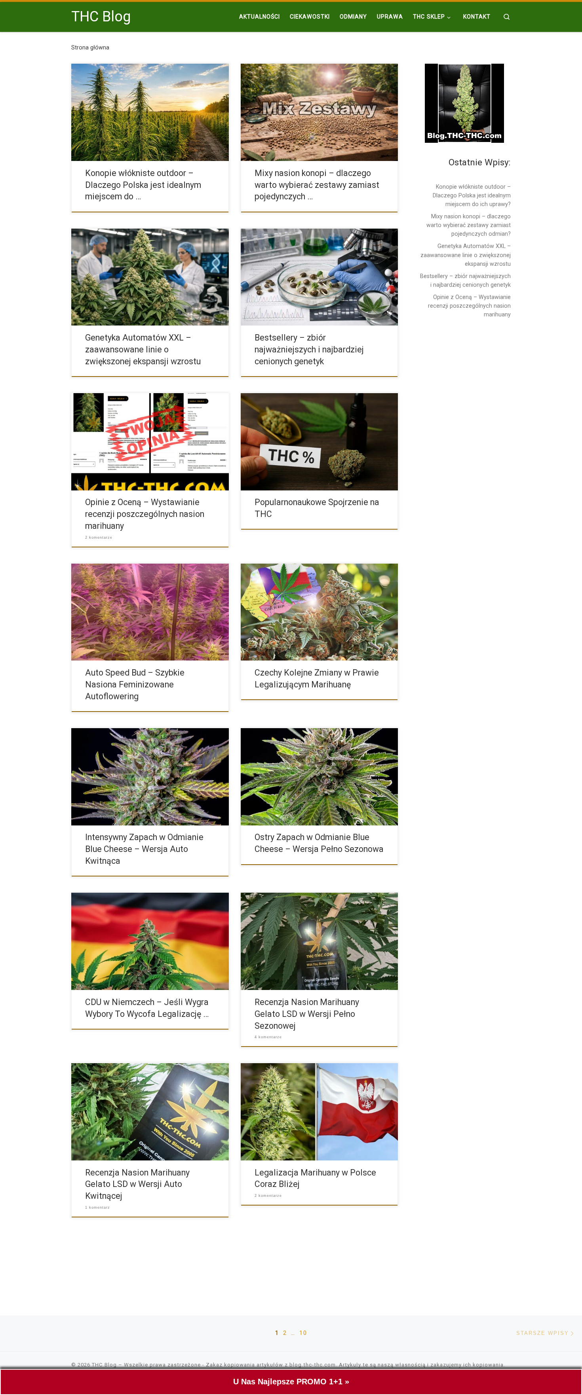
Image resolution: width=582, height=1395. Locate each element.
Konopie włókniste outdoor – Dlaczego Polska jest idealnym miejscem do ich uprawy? (472, 195)
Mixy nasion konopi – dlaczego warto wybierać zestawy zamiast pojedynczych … (317, 185)
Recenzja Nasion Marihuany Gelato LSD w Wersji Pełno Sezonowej (307, 1014)
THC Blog (104, 1365)
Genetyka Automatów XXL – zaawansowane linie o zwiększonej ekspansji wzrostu (143, 349)
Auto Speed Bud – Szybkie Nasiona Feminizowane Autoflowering (134, 684)
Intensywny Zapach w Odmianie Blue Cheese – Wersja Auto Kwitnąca (144, 849)
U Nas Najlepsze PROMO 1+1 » (291, 1381)
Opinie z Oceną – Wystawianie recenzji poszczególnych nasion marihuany (144, 514)
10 (303, 1333)
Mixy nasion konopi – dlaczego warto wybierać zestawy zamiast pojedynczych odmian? (468, 225)
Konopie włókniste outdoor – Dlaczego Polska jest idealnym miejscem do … (143, 185)
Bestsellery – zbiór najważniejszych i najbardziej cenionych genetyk (309, 349)
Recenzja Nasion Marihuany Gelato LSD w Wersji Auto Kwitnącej (137, 1184)
